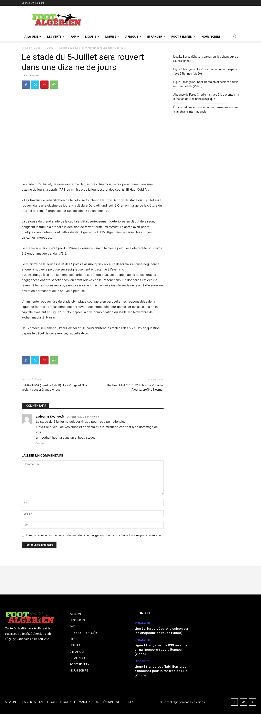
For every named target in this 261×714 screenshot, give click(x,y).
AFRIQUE (131, 36)
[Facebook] (26, 84)
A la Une (31, 36)
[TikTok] (243, 702)
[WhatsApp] (54, 84)
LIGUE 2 (110, 36)
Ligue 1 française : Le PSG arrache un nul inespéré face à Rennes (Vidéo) (205, 71)
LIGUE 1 (90, 36)
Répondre (41, 443)
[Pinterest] (44, 84)
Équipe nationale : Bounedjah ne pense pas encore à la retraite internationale (205, 109)
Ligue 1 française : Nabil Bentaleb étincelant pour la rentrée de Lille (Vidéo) (206, 84)
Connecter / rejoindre (33, 2)
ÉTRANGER (154, 36)
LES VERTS (54, 36)
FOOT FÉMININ (181, 36)
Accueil (26, 47)
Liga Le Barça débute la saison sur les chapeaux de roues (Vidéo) (205, 59)
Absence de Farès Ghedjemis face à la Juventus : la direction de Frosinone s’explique (206, 97)
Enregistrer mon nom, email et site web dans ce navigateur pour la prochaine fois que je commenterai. (93, 535)
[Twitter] (35, 84)
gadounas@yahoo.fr (50, 416)
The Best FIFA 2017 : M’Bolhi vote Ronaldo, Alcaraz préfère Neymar (135, 387)
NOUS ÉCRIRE (210, 36)
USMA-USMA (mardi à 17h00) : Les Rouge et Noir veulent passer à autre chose (54, 387)
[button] (234, 37)
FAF (73, 36)
